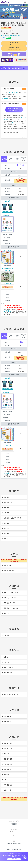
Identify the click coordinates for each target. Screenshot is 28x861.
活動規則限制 (8, 748)
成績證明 (7, 753)
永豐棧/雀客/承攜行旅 (11, 694)
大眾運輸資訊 (8, 716)
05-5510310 (14, 837)
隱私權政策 (18, 858)
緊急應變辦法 (8, 769)
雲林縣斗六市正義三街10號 (14, 849)
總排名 (6, 657)
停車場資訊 (7, 721)
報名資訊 (7, 523)
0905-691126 (17, 123)
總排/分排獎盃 (8, 667)
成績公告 (6, 98)
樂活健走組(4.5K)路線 (11, 608)
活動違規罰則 (8, 759)
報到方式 (7, 533)
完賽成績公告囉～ (9, 89)
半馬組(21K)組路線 (10, 597)
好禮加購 (7, 635)
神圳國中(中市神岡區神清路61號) (12, 35)
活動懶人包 (11, 68)
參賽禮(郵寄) (8, 565)
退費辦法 (7, 538)
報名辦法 (7, 528)
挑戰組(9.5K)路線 (9, 603)
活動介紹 (7, 497)
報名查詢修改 (14, 43)
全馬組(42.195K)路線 (11, 592)
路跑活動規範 (10, 858)
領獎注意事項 (8, 672)
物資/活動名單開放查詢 (11, 103)
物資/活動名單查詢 (14, 48)
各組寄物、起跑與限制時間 (12, 518)
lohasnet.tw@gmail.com (14, 843)
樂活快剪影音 (14, 93)
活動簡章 (18, 68)
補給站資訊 (7, 613)
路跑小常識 (7, 790)
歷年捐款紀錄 (8, 502)
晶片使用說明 (8, 743)
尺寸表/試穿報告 (8, 211)
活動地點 (7, 507)
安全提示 (7, 774)
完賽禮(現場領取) (9, 570)
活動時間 (7, 512)
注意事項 (7, 779)
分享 (4, 37)
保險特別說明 (8, 785)
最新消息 (3, 68)
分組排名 (7, 662)
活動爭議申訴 (8, 764)
